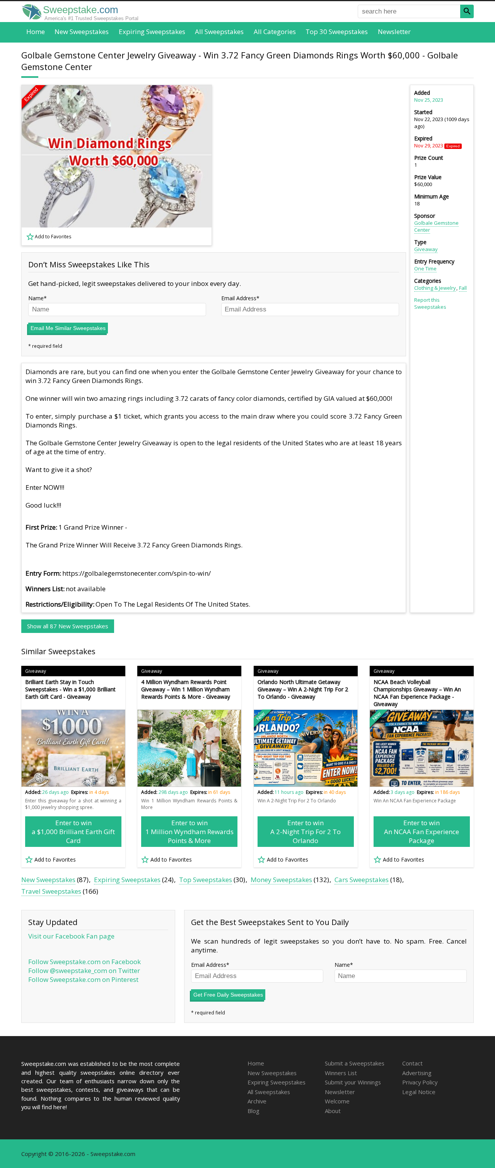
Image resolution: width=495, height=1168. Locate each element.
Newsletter (394, 31)
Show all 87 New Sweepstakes (67, 626)
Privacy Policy (419, 1082)
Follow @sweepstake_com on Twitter (84, 970)
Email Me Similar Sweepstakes (68, 328)
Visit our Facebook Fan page (71, 936)
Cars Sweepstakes (362, 879)
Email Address (238, 298)
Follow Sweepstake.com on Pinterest (83, 979)
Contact (412, 1063)
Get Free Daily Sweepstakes (228, 995)
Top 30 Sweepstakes (337, 31)
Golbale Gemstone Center (436, 226)
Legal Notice (418, 1092)
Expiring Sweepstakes (152, 31)
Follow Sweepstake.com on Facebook (84, 961)
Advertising (417, 1073)
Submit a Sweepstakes (354, 1063)
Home (35, 31)
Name (36, 298)
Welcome (337, 1101)
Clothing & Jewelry (435, 287)
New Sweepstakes (82, 31)
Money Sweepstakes (281, 879)
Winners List (341, 1073)
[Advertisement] (314, 165)
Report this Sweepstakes (430, 303)
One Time (425, 268)
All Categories (275, 31)
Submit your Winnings (353, 1082)
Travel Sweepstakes (51, 891)
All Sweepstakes (219, 31)
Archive (257, 1101)
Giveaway (426, 249)
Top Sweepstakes (205, 879)
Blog (253, 1111)
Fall (463, 287)
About (333, 1111)
